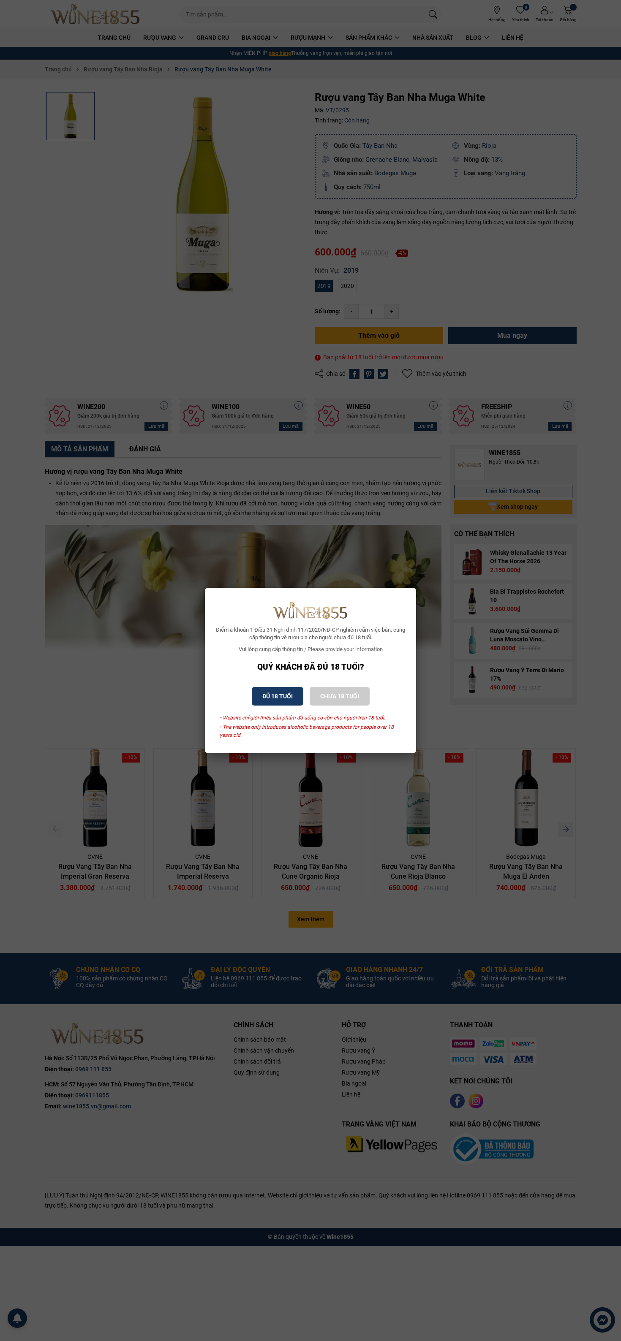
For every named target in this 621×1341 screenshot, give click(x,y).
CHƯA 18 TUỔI (339, 696)
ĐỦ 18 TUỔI (277, 696)
